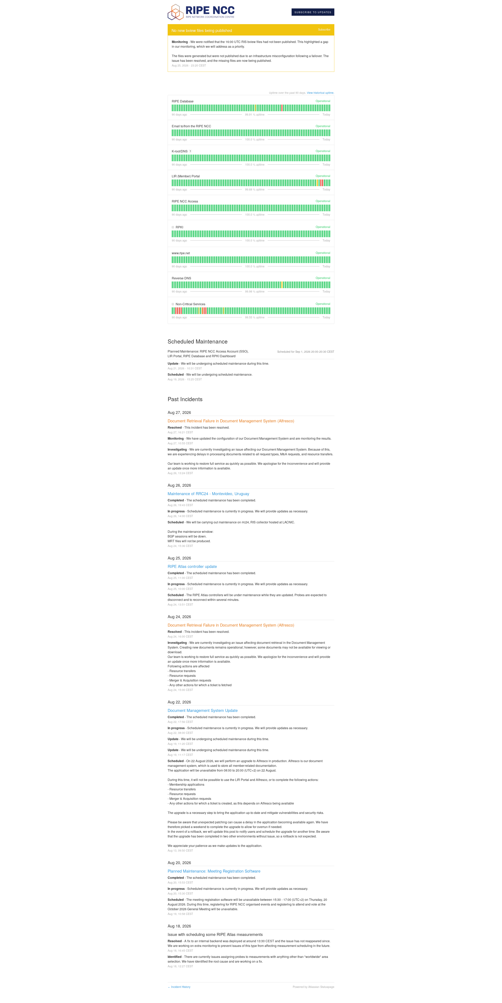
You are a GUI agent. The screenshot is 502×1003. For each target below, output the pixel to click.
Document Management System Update (203, 710)
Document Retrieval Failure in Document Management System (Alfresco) (231, 421)
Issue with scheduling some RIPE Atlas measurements (215, 934)
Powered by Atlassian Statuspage (313, 987)
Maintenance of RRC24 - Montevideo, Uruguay (208, 493)
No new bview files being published (202, 30)
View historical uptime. (320, 93)
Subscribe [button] (324, 29)
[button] (313, 12)
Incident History (179, 987)
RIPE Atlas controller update (192, 566)
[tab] (172, 108)
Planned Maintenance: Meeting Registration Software (214, 871)
